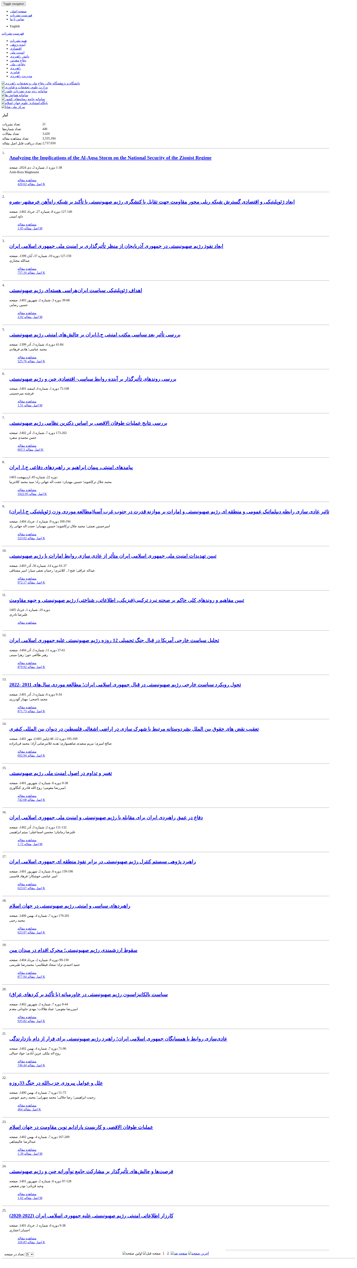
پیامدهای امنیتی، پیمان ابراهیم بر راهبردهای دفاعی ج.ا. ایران (71, 467)
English (15, 26)
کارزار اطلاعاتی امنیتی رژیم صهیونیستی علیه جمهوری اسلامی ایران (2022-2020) (91, 1215)
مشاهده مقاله (27, 180)
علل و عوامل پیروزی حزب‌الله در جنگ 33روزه (56, 1083)
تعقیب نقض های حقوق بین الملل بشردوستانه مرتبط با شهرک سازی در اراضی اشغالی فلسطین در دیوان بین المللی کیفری (134, 729)
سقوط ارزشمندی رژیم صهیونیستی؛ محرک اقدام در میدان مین (73, 950)
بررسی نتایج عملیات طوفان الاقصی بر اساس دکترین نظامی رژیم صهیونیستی (88, 423)
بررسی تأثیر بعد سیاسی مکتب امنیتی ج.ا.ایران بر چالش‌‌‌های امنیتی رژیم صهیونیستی (95, 334)
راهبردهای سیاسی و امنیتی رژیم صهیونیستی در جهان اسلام (69, 906)
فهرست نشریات (21, 15)
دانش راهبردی (19, 56)
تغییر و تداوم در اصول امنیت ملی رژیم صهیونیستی (60, 773)
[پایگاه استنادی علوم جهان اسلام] (25, 103)
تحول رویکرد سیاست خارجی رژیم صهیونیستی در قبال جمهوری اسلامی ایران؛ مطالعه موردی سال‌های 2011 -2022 (125, 684)
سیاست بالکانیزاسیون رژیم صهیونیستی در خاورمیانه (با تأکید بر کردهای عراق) (88, 994)
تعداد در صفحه (14, 1254)
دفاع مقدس (18, 60)
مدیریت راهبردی (21, 76)
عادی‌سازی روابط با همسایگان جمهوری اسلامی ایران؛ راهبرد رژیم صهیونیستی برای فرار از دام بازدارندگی (118, 1038)
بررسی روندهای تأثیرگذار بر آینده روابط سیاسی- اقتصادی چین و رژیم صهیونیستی (92, 379)
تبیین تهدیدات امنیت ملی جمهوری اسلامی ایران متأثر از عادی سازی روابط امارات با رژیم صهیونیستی (113, 556)
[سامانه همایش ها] (15, 95)
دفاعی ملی (17, 64)
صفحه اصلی (18, 11)
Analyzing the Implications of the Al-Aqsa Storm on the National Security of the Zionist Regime (110, 157)
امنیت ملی (17, 52)
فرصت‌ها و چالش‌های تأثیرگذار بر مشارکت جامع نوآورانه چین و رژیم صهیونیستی (91, 1171)
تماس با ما (17, 19)
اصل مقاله (31, 184)
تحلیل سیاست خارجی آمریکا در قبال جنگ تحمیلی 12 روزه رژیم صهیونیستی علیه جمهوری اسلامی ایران (114, 640)
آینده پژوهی (17, 44)
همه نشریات (18, 40)
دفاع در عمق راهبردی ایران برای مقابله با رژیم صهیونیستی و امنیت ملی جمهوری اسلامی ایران (106, 817)
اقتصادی (15, 48)
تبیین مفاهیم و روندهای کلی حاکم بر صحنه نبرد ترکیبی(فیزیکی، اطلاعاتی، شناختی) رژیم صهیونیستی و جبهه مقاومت (126, 600)
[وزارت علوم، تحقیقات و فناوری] (25, 87)
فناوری (15, 72)
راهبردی (15, 68)
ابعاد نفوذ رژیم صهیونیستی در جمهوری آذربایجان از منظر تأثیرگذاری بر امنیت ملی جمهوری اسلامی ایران (116, 246)
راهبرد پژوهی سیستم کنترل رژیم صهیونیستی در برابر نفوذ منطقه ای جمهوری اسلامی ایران (102, 861)
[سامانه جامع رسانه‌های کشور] (23, 99)
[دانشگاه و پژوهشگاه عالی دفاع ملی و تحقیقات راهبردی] (41, 83)
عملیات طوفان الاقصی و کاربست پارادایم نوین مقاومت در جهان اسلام (81, 1127)
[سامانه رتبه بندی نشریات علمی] (24, 91)
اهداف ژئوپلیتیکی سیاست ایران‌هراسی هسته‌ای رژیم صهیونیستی (75, 290)
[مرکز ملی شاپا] (13, 107)
